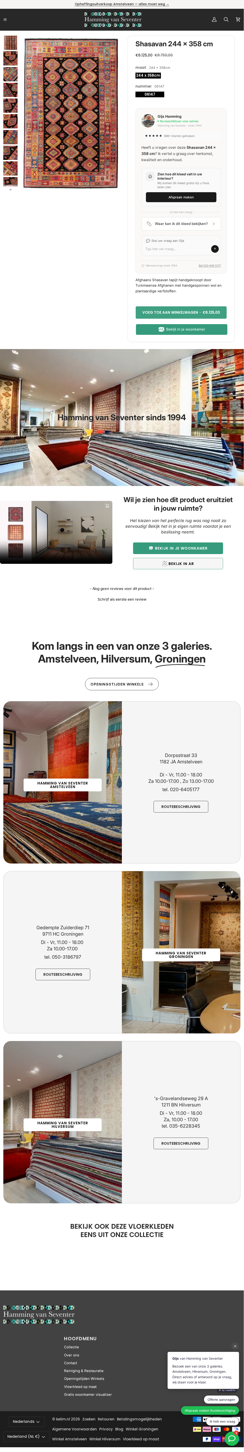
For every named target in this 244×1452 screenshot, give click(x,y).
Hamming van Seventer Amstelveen (62, 785)
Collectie (71, 1347)
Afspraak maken (181, 197)
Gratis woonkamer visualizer (88, 1394)
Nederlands (24, 1421)
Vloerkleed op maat (80, 1387)
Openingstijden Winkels (84, 1379)
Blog (119, 1429)
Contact (70, 1363)
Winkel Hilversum (104, 1439)
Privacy (106, 1429)
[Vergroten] (112, 45)
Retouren (106, 1419)
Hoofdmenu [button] (80, 1338)
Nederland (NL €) (23, 1436)
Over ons (71, 1355)
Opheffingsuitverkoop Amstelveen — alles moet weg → (122, 4)
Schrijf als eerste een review (122, 599)
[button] (178, 548)
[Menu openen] (10, 19)
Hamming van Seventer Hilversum (62, 1125)
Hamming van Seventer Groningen (181, 955)
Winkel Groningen (142, 1429)
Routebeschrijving (180, 806)
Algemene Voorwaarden (74, 1429)
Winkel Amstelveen (69, 1439)
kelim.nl (63, 1419)
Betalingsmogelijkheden (139, 1419)
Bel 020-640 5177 (210, 265)
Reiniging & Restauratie (84, 1371)
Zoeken (88, 1419)
